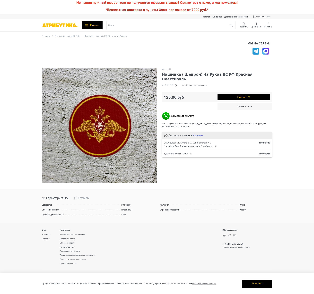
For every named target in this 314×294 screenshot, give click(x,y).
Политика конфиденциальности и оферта (77, 255)
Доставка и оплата (68, 239)
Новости (45, 239)
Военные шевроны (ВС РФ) (67, 36)
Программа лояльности (70, 251)
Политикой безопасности (204, 284)
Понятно (257, 283)
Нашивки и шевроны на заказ (72, 235)
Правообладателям (68, 263)
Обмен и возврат (67, 243)
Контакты (217, 17)
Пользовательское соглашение (73, 259)
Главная (46, 36)
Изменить (198, 135)
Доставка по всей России (236, 17)
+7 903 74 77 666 (263, 17)
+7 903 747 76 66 (233, 244)
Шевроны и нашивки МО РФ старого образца (106, 36)
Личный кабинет (67, 247)
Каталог (206, 17)
